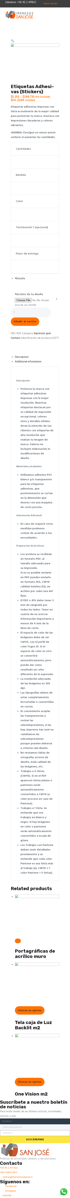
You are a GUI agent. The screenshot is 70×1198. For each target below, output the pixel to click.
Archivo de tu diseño (29, 294)
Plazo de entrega (27, 253)
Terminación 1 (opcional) (32, 227)
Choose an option (29, 1011)
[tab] (37, 357)
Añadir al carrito (25, 322)
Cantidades (23, 149)
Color (19, 201)
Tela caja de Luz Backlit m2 (33, 1025)
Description (22, 357)
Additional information (28, 362)
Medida (21, 175)
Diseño (20, 278)
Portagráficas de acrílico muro (35, 953)
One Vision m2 (31, 1094)
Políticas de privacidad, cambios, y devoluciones (28, 1159)
